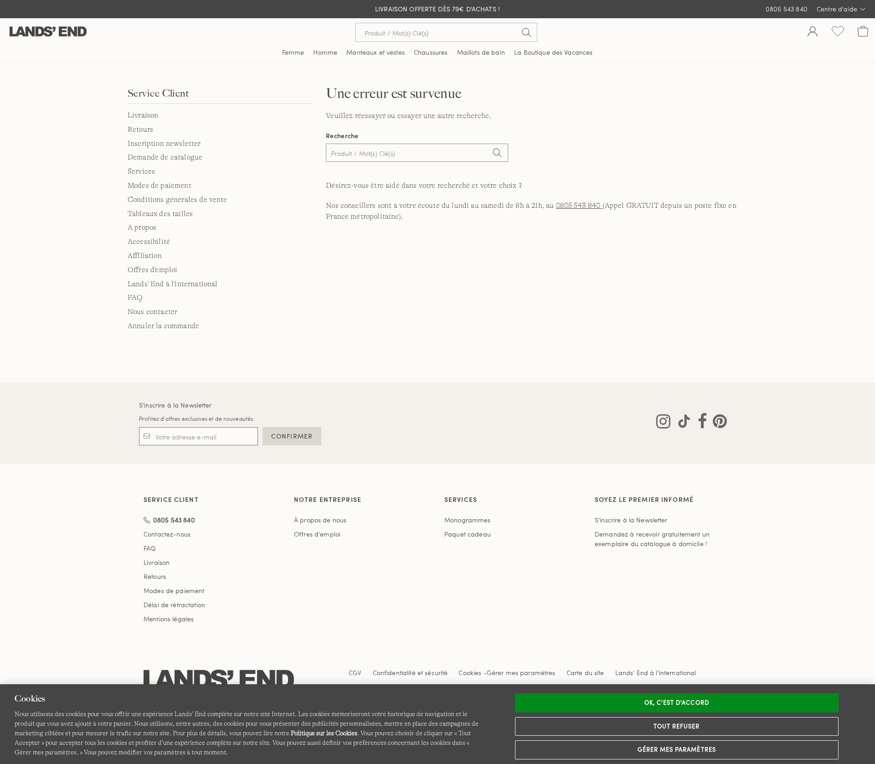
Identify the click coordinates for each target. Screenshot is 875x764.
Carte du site (585, 672)
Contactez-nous (167, 534)
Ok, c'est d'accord (676, 702)
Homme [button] (325, 52)
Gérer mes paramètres (677, 749)
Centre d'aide (837, 9)
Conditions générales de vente (177, 200)
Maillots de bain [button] (481, 52)
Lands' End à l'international (172, 284)
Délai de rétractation (174, 604)
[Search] (496, 153)
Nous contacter (152, 312)
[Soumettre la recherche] (526, 32)
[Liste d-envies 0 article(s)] (838, 32)
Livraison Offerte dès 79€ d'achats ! (437, 9)
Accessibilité (149, 241)
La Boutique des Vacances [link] (553, 52)
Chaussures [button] (431, 52)
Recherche (342, 135)
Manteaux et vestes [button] (375, 52)
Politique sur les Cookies (324, 733)
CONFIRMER (292, 436)
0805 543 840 (787, 9)
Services (141, 171)
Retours (140, 129)
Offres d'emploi (152, 270)
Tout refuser (677, 726)
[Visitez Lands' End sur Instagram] (663, 423)
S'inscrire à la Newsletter (175, 405)
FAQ (135, 298)
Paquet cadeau (467, 534)
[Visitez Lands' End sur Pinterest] (717, 423)
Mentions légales (169, 618)
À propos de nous (320, 520)
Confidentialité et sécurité (410, 672)
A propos (142, 227)
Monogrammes (467, 520)
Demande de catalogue (165, 157)
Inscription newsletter (164, 143)
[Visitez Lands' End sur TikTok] (681, 423)
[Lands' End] (48, 32)
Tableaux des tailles (160, 214)
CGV (355, 672)
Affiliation (145, 256)
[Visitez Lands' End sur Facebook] (699, 423)
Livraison (143, 115)
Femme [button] (293, 52)
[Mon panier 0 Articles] (863, 32)
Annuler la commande (163, 326)
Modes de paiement (159, 185)
